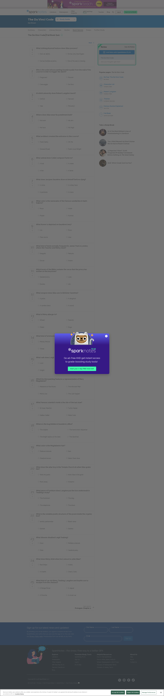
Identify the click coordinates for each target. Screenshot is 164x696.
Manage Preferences (148, 692)
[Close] (161, 692)
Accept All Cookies (118, 692)
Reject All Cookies (133, 692)
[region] (82, 692)
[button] (106, 336)
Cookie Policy (19, 694)
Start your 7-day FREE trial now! (82, 369)
